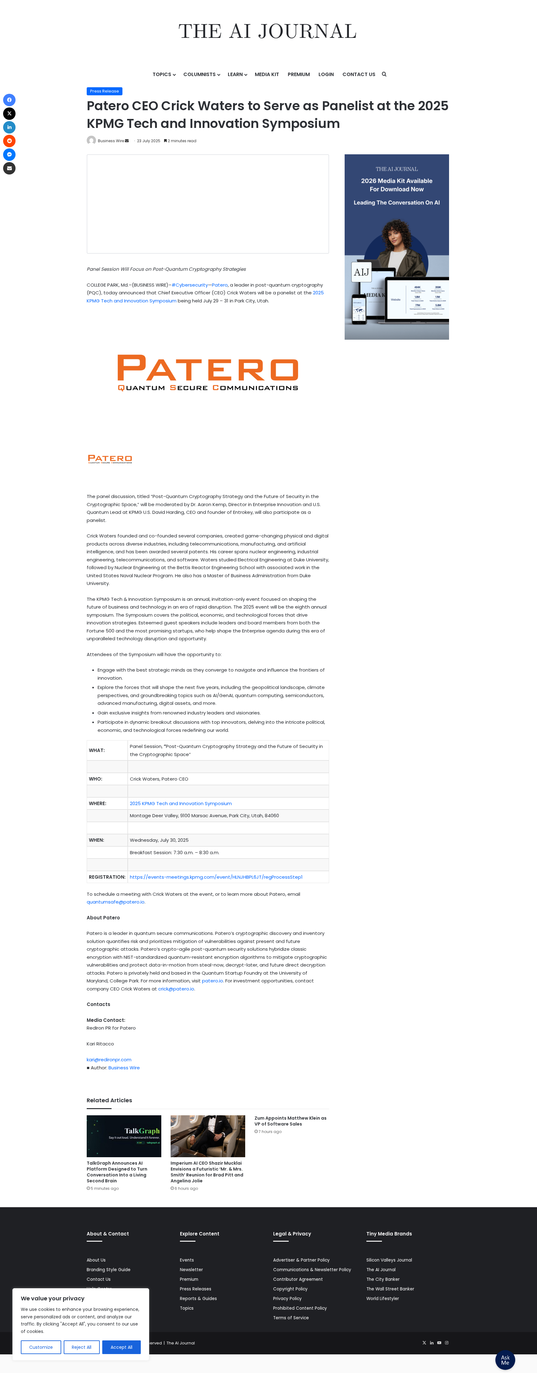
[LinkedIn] (431, 1343)
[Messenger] (9, 154)
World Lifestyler (382, 1299)
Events (187, 1260)
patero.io (212, 980)
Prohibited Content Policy (300, 1308)
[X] (424, 1343)
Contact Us (358, 74)
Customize (41, 1347)
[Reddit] (9, 141)
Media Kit (267, 74)
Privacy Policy (287, 1299)
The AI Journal (381, 1270)
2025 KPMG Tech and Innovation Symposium (181, 803)
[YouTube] (439, 1343)
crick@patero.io (176, 989)
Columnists (199, 74)
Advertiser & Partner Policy (301, 1260)
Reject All (81, 1347)
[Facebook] (9, 100)
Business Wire (111, 140)
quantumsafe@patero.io (116, 902)
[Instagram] (446, 1343)
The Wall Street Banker (390, 1289)
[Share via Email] (9, 168)
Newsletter (191, 1270)
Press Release (104, 91)
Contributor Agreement (298, 1279)
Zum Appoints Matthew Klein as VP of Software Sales (291, 1121)
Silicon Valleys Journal (389, 1260)
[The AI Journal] (268, 32)
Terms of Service (291, 1318)
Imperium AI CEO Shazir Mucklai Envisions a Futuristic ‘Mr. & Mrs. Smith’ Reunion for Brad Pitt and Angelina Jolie (207, 1172)
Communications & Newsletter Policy (312, 1270)
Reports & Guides (198, 1299)
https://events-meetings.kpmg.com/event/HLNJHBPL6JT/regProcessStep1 (216, 877)
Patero (220, 285)
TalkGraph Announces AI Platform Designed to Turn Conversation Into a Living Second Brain (117, 1172)
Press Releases (195, 1289)
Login (326, 74)
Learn (235, 74)
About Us (96, 1260)
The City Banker (383, 1279)
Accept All (121, 1347)
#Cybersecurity (190, 285)
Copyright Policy (290, 1289)
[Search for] (384, 74)
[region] (80, 1324)
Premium (299, 74)
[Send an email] (127, 140)
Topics (162, 74)
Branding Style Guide (109, 1270)
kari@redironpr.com (109, 1059)
